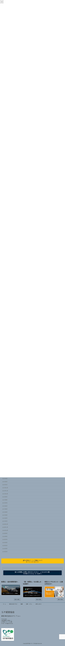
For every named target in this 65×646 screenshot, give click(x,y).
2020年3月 (4, 551)
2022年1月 (4, 484)
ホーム (4, 604)
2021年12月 (5, 487)
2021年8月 (4, 499)
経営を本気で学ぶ (13, 604)
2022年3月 (4, 478)
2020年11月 (5, 527)
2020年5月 (4, 545)
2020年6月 (4, 542)
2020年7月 (4, 539)
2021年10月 (5, 493)
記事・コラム (29, 604)
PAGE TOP (61, 624)
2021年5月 (4, 509)
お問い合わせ (38, 604)
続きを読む (17, 599)
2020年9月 (4, 533)
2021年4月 (4, 512)
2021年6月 (4, 506)
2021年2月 (4, 518)
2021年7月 (4, 503)
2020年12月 (5, 524)
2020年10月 (5, 530)
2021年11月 (5, 490)
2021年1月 (4, 521)
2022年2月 (4, 481)
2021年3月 (4, 515)
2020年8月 (4, 536)
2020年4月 (4, 548)
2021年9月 (4, 496)
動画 (22, 604)
